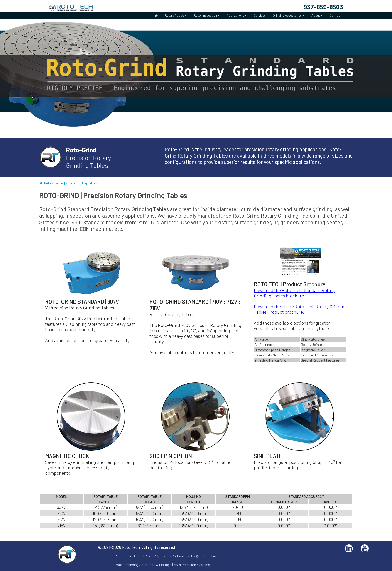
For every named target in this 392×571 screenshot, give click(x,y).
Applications (236, 15)
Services (260, 15)
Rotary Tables (175, 15)
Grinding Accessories (287, 15)
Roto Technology (127, 564)
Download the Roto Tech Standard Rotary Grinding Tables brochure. (294, 292)
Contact (335, 15)
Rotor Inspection (206, 15)
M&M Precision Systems (192, 564)
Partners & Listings (157, 564)
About (316, 15)
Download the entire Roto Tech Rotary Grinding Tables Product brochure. (300, 309)
